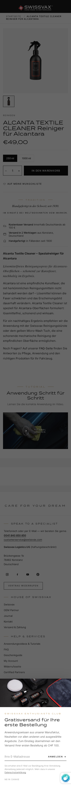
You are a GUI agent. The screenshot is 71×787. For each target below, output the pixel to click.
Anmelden (55, 756)
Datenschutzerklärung (15, 772)
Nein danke (12, 779)
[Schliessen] (64, 685)
